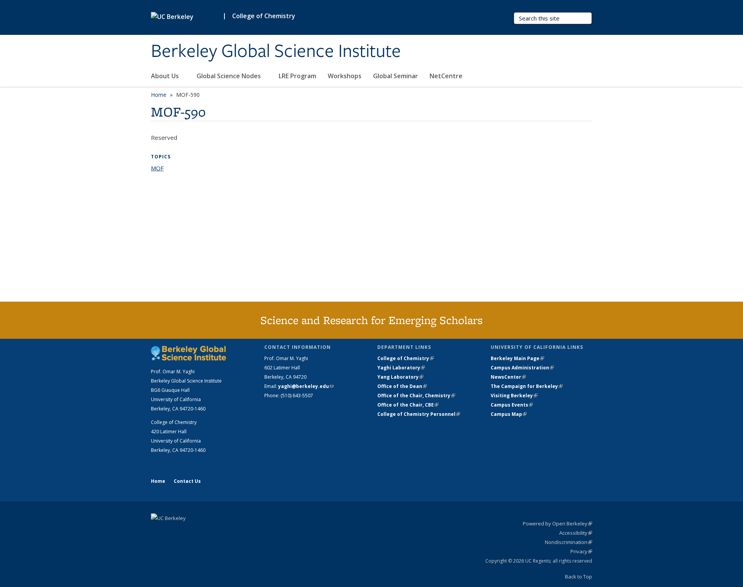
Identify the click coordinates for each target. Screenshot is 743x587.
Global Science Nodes (229, 76)
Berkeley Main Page (517, 358)
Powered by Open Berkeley (557, 523)
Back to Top (578, 576)
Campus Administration (522, 367)
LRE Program (297, 76)
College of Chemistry (263, 16)
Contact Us (187, 481)
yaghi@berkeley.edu (306, 386)
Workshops (344, 76)
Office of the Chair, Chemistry (416, 395)
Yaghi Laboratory (401, 367)
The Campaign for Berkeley (527, 386)
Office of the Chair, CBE (407, 405)
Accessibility (575, 532)
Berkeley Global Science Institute (276, 51)
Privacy (581, 551)
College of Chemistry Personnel (418, 414)
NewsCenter (508, 377)
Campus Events (512, 405)
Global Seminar (395, 76)
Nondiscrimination (568, 542)
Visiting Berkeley (514, 395)
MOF (157, 168)
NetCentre (447, 76)
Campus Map (509, 414)
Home (158, 94)
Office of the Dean (402, 386)
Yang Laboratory (400, 377)
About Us (165, 76)
